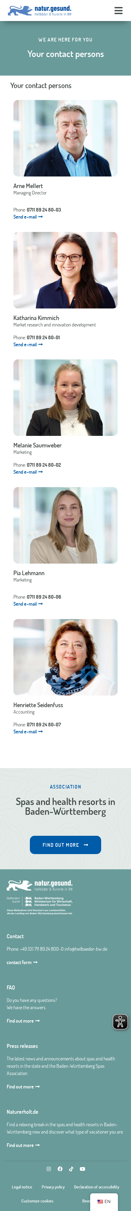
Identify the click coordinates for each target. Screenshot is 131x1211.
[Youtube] (82, 1169)
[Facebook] (60, 1169)
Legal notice (22, 1187)
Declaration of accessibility (96, 1187)
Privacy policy (53, 1187)
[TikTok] (71, 1169)
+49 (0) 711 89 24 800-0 (42, 949)
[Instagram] (49, 1169)
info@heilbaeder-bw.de (86, 949)
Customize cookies (37, 1201)
